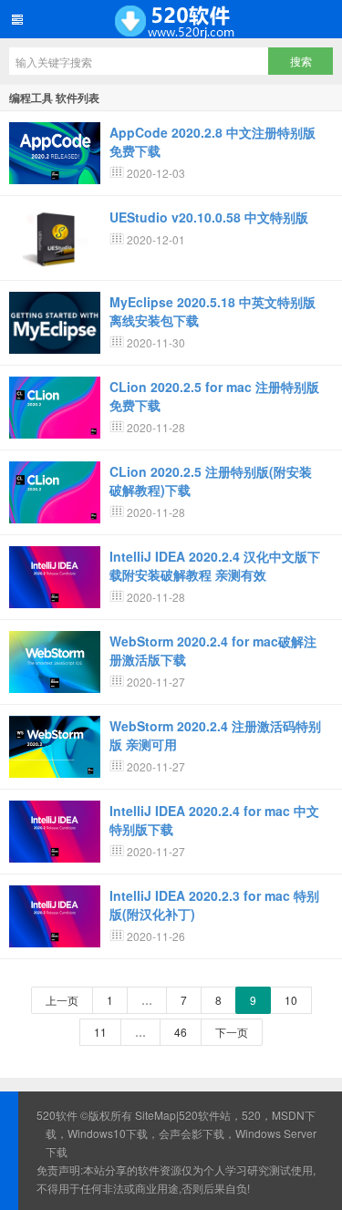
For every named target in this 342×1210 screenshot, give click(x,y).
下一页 (231, 1031)
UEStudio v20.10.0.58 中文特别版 (208, 217)
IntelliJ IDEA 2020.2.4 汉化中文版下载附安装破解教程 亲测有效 (214, 565)
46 (180, 1031)
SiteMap (155, 1114)
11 (100, 1031)
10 (291, 1000)
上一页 (62, 1000)
